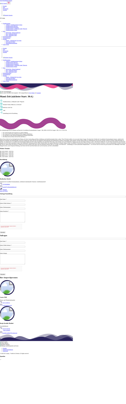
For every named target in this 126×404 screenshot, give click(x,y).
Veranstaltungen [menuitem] (6, 38)
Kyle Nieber (32, 93)
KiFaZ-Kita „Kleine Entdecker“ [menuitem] (13, 32)
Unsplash (38, 93)
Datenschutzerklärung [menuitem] (8, 349)
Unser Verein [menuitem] (6, 44)
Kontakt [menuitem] (5, 6)
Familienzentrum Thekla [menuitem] (11, 30)
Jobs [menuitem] (4, 7)
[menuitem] (7, 15)
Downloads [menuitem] (5, 8)
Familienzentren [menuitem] (6, 23)
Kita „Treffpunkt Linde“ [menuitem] (11, 35)
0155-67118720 (6, 328)
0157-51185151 (6, 302)
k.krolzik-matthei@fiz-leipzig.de (9, 333)
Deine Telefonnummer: (5, 207)
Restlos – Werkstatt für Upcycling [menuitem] (13, 40)
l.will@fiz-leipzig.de (7, 305)
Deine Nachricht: (4, 211)
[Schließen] (0, 359)
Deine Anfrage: (3, 253)
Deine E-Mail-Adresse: (6, 203)
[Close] (0, 21)
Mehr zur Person (4, 191)
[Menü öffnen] (8, 2)
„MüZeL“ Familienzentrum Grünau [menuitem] (14, 24)
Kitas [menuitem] (4, 31)
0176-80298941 (6, 184)
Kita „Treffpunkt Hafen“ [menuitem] (11, 34)
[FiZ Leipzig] (3, 3)
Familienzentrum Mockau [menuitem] (12, 26)
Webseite (5, 189)
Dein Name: (3, 199)
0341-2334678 (6, 330)
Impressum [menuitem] (5, 351)
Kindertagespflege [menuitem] (7, 36)
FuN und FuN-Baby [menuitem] (10, 42)
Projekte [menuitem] (5, 39)
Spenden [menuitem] (5, 10)
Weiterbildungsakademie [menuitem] (11, 43)
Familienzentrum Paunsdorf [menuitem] (12, 27)
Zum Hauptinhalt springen (6, 0)
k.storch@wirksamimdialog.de (9, 187)
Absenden (3, 232)
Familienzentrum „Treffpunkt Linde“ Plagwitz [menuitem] (16, 28)
